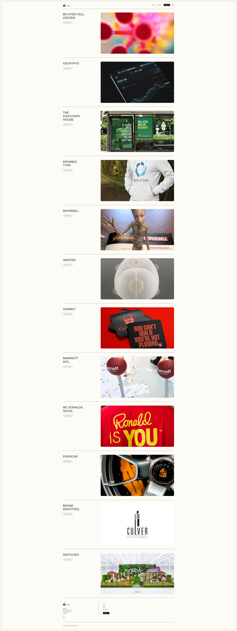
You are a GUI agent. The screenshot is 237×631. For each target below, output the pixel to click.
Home (104, 604)
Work (104, 607)
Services (105, 609)
